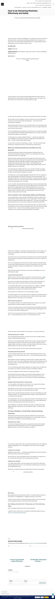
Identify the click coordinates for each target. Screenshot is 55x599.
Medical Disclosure (5, 593)
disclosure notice (33, 543)
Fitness (9, 538)
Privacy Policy (4, 591)
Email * (26, 581)
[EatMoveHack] (5, 4)
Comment (10, 570)
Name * (11, 580)
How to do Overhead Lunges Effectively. (17, 512)
